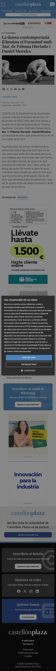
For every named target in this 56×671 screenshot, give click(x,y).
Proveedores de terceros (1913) (17, 326)
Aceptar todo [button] (29, 357)
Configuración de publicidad (26, 345)
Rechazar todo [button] (28, 364)
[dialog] (28, 335)
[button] (28, 370)
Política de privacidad (22, 351)
